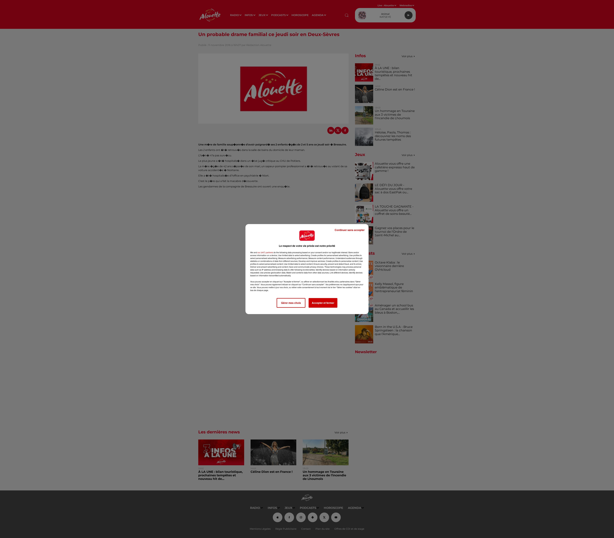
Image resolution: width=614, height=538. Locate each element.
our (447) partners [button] (265, 252)
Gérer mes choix (291, 303)
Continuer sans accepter (350, 230)
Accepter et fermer (323, 303)
